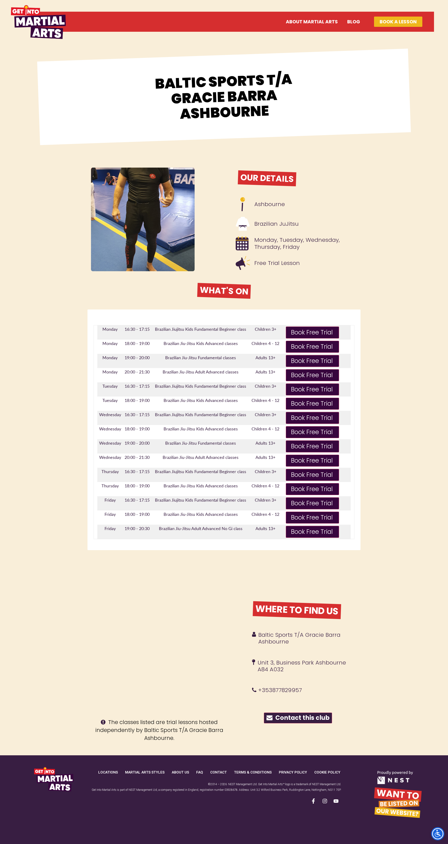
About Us (180, 772)
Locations (108, 772)
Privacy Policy (293, 772)
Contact (218, 772)
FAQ (199, 772)
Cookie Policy (327, 772)
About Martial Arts (312, 21)
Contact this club (301, 718)
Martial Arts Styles (144, 772)
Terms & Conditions (253, 772)
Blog (353, 21)
